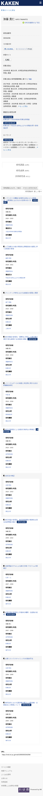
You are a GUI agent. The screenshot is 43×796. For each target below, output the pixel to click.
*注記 (38, 22)
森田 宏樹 (8, 258)
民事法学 (6, 119)
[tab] (22, 165)
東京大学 (8, 238)
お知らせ (4, 778)
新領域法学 (9, 414)
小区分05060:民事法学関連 (20, 119)
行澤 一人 (8, 577)
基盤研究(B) (9, 225)
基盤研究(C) (9, 361)
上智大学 (8, 328)
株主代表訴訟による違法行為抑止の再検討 (20, 429)
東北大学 (8, 511)
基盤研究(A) (9, 271)
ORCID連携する (30, 22)
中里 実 (8, 395)
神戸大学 (8, 604)
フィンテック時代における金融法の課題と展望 (21, 293)
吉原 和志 (8, 485)
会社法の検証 (10, 476)
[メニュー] (40, 2)
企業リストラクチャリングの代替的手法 (19, 658)
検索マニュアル (6, 771)
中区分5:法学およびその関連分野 (22, 125)
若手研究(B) (9, 454)
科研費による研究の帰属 (9, 786)
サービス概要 (6, 767)
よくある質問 (6, 774)
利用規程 (4, 782)
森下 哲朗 (8, 302)
